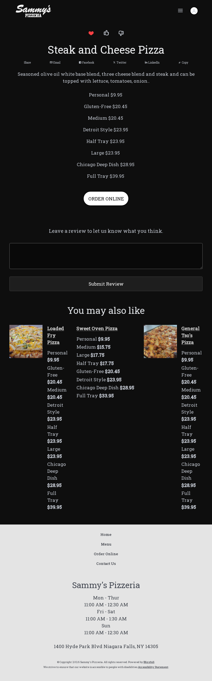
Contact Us (106, 563)
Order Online (106, 553)
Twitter (121, 62)
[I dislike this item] (121, 33)
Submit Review (106, 284)
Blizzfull (149, 662)
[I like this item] (106, 33)
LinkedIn (153, 62)
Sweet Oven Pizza (97, 328)
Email (56, 62)
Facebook (87, 62)
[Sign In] (194, 11)
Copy (184, 62)
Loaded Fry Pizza (55, 335)
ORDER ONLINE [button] (106, 198)
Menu (106, 544)
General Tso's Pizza (190, 335)
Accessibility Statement (153, 667)
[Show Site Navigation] (180, 10)
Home (106, 534)
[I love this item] (91, 33)
